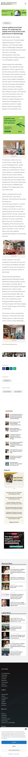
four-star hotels (7, 391)
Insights (3, 701)
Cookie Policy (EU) (5, 719)
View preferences (14, 750)
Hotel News (6, 23)
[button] (26, 729)
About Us (3, 713)
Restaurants (4, 680)
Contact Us (4, 717)
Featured (3, 699)
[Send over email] (14, 368)
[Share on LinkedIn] (11, 368)
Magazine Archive (14, 522)
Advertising (4, 715)
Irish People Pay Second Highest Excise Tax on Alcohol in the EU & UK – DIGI (17, 620)
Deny (14, 746)
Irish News (3, 678)
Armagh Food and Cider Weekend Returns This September (16, 628)
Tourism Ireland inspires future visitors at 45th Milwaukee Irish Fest (16, 653)
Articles (3, 696)
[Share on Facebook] (3, 368)
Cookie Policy (10, 753)
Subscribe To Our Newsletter (8, 722)
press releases (18, 391)
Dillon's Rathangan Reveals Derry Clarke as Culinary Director (16, 430)
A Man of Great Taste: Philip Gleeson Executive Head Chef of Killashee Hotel (17, 604)
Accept (14, 742)
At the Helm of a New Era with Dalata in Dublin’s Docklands (16, 457)
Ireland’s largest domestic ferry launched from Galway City (16, 464)
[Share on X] (7, 368)
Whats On (3, 684)
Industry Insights (14, 617)
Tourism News (4, 682)
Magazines (3, 703)
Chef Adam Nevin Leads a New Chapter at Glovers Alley (16, 451)
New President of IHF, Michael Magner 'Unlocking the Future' (15, 423)
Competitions (4, 698)
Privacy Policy (16, 753)
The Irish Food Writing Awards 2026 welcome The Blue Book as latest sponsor (17, 637)
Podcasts (3, 705)
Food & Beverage (5, 673)
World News (4, 686)
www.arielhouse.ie (11, 344)
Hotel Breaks (4, 675)
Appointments (4, 694)
